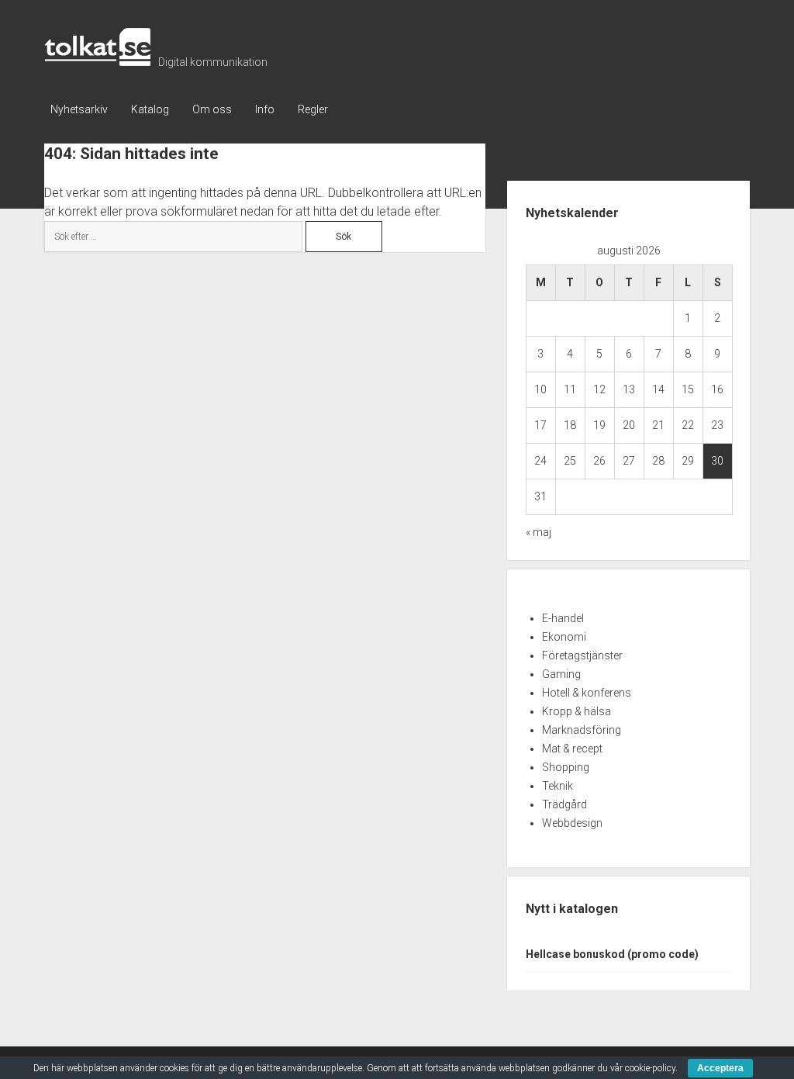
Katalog (150, 109)
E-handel (563, 618)
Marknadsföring (581, 730)
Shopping (565, 767)
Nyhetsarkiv (79, 109)
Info (264, 109)
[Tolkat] (97, 60)
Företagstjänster (582, 655)
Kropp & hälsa (576, 711)
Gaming (561, 674)
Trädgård (564, 804)
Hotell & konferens (586, 692)
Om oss (212, 109)
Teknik (557, 786)
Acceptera (720, 1068)
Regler (313, 109)
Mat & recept (572, 748)
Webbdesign (572, 823)
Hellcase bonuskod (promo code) (612, 954)
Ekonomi (564, 637)
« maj (538, 532)
